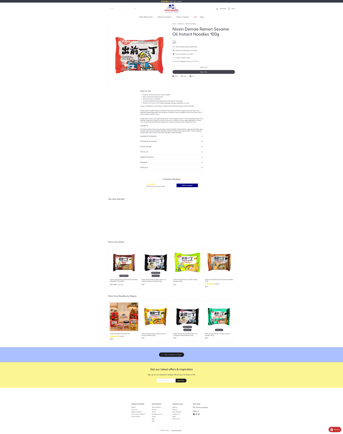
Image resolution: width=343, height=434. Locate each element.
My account (176, 419)
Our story (134, 409)
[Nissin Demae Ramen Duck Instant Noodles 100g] (219, 268)
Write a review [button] (187, 185)
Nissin (121, 242)
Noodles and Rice (166, 131)
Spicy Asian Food (155, 133)
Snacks (154, 409)
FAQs (174, 416)
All (141, 129)
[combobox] (122, 9)
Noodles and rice (157, 414)
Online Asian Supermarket (181, 131)
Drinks (154, 416)
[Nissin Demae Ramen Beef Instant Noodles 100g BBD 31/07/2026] (124, 267)
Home (174, 24)
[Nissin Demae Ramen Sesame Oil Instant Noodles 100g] (118, 219)
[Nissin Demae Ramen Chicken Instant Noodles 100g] (187, 267)
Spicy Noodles (166, 133)
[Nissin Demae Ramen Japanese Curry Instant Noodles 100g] (156, 321)
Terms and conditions (138, 414)
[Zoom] (139, 55)
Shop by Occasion (165, 17)
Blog (202, 17)
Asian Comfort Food (149, 129)
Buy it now (203, 72)
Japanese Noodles (193, 129)
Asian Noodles (161, 129)
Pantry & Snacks (183, 17)
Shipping (182, 61)
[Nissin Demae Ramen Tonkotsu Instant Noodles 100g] (219, 321)
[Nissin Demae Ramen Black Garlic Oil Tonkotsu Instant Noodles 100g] (156, 267)
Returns (174, 409)
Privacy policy (135, 416)
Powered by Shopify (176, 430)
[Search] (134, 9)
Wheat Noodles (176, 133)
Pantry (154, 412)
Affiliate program (136, 412)
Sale (195, 17)
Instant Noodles (171, 129)
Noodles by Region (190, 24)
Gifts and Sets (156, 407)
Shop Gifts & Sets (146, 17)
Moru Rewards (176, 412)
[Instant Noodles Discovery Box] (124, 321)
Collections (180, 24)
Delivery (174, 407)
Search (133, 407)
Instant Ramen (182, 129)
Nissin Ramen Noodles (153, 131)
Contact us (175, 414)
